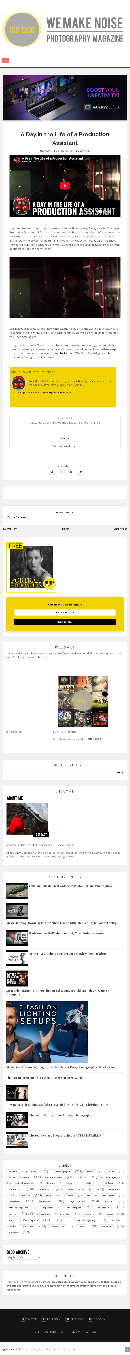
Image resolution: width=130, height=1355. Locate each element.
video (82, 1226)
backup (51, 1183)
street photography (85, 1220)
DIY (62, 1332)
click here (94, 738)
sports (34, 1220)
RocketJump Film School (57, 392)
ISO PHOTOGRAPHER (19, 1177)
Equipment (50, 1332)
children (109, 1183)
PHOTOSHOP (75, 1332)
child (88, 1183)
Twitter (31, 1319)
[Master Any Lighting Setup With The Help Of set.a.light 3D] (65, 97)
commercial (15, 1189)
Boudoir (13, 1171)
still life (58, 1220)
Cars (33, 1171)
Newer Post (10, 529)
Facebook (77, 1319)
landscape (44, 1201)
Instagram (53, 1319)
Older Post (120, 529)
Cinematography (61, 1171)
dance (70, 1189)
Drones (90, 1171)
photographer (74, 1207)
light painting (78, 1201)
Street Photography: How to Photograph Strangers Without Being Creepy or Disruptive (57, 992)
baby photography (24, 1183)
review (109, 1214)
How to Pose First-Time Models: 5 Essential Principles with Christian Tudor (57, 1105)
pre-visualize (43, 1214)
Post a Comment (17, 517)
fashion (26, 1195)
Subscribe (65, 622)
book (69, 1183)
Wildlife (82, 1177)
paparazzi (48, 1207)
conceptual (44, 1189)
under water (57, 1226)
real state (88, 1214)
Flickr (111, 1171)
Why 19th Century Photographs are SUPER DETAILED (65, 1135)
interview (14, 1201)
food (48, 1195)
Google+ (99, 1319)
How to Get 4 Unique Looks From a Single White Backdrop (68, 954)
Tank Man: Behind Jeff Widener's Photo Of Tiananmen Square (71, 886)
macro (108, 1201)
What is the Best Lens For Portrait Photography (60, 1115)
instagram (108, 1195)
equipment (114, 1189)
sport (12, 1220)
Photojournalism (53, 1177)
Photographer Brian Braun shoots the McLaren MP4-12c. (44, 1078)
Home (65, 529)
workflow (14, 1232)
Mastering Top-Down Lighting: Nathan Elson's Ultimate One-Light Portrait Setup (61, 923)
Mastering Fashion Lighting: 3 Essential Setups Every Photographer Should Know (61, 1067)
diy (89, 1189)
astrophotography (110, 1177)
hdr (88, 1195)
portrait (13, 1214)
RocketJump (67, 353)
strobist (116, 1220)
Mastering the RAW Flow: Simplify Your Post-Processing (67, 933)
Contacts (91, 1332)
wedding (106, 1226)
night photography (18, 1207)
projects (64, 1214)
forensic (68, 1195)
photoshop (103, 1207)
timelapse (28, 1226)
